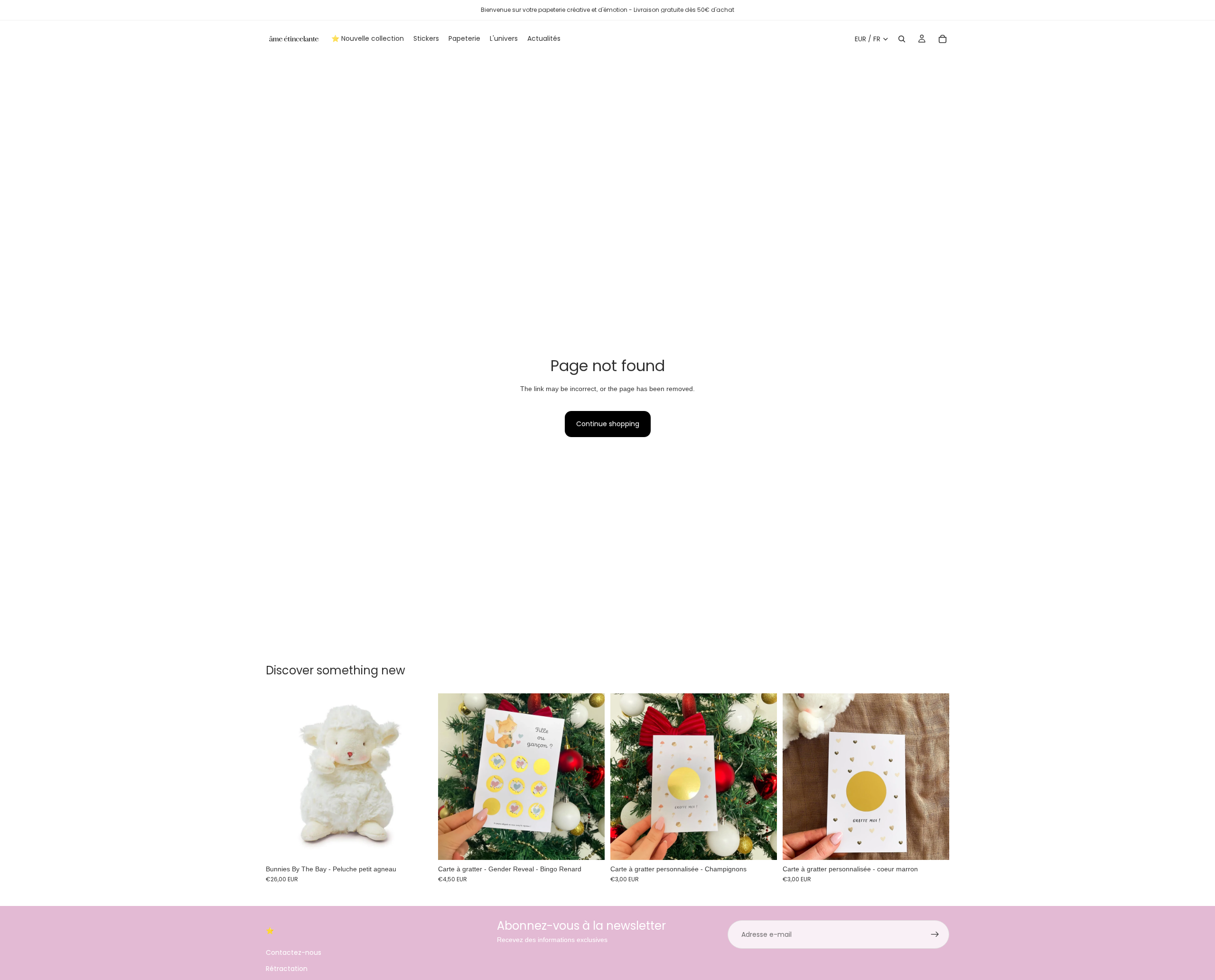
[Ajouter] (417, 845)
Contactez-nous (293, 952)
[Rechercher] (901, 38)
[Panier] (942, 38)
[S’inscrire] (935, 934)
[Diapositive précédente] (452, 776)
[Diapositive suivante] (590, 776)
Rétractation (287, 968)
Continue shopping (607, 424)
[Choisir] (589, 845)
